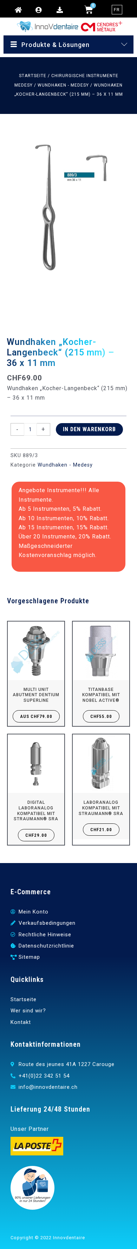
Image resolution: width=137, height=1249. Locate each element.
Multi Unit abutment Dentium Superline (36, 695)
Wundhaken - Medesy (63, 85)
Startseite (32, 75)
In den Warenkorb (89, 429)
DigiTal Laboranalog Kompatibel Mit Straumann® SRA (36, 810)
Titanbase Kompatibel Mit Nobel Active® (101, 695)
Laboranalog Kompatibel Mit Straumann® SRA (101, 808)
